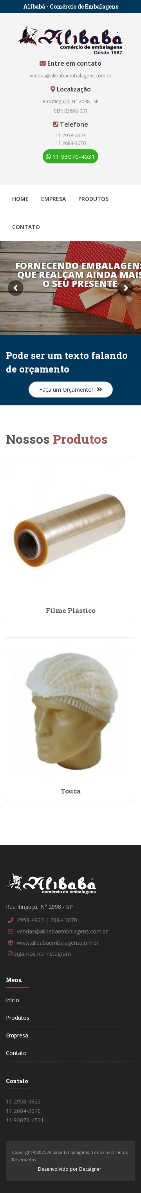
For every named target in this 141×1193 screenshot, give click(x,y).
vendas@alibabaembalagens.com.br (71, 75)
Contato (26, 227)
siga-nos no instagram (42, 953)
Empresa (53, 198)
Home (20, 198)
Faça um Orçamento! (66, 389)
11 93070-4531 (73, 156)
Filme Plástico (71, 610)
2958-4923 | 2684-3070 (47, 920)
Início (12, 1000)
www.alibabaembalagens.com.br (58, 942)
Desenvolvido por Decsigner (69, 1169)
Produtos (93, 198)
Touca (70, 790)
